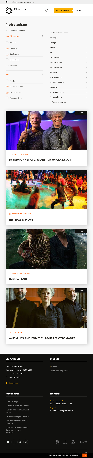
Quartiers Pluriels (56, 67)
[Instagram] (25, 442)
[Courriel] (8, 442)
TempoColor (54, 87)
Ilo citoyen (53, 72)
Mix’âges (53, 42)
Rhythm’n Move (21, 219)
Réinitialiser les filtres (17, 30)
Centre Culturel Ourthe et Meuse (17, 411)
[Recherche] (47, 12)
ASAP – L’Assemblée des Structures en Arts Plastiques (17, 430)
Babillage (53, 37)
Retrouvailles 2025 (57, 92)
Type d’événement (12, 36)
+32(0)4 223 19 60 (15, 373)
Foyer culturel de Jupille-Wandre (17, 422)
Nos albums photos (60, 370)
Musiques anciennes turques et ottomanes (42, 338)
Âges (7, 74)
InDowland (18, 279)
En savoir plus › (74, 456)
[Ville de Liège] (65, 442)
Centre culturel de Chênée (18, 405)
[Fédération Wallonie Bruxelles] (73, 442)
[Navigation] (87, 10)
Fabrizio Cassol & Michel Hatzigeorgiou (40, 160)
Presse (54, 366)
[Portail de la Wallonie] (57, 442)
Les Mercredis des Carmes (59, 32)
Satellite (52, 47)
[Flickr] (19, 442)
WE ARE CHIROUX (57, 82)
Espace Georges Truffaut (18, 416)
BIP (51, 52)
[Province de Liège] (82, 442)
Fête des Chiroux (56, 97)
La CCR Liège (12, 401)
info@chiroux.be (14, 377)
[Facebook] (14, 442)
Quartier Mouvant (56, 62)
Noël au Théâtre (55, 77)
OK (85, 455)
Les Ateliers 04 (55, 57)
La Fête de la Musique (58, 102)
